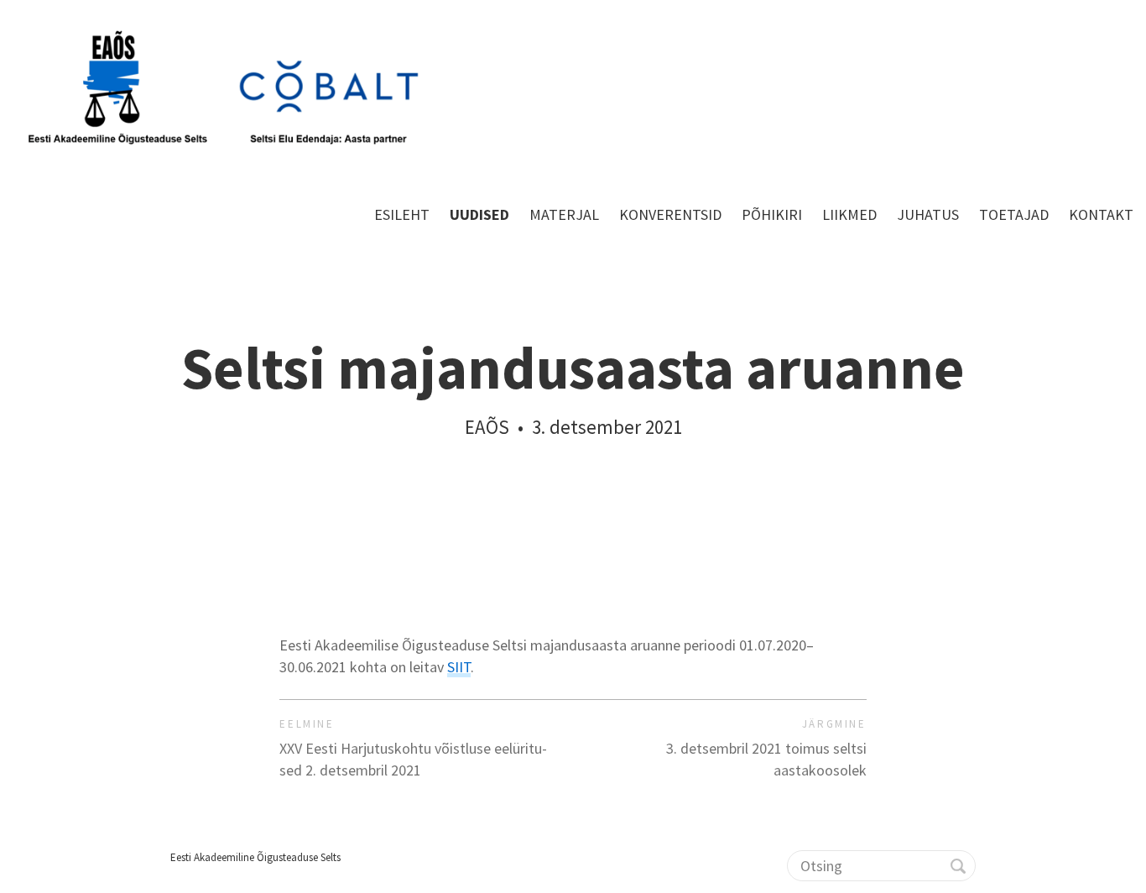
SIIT (459, 666)
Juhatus (928, 214)
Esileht (402, 214)
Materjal (564, 214)
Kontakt (1101, 214)
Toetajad (1014, 214)
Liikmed (849, 214)
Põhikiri (772, 214)
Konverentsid (670, 214)
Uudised (479, 214)
